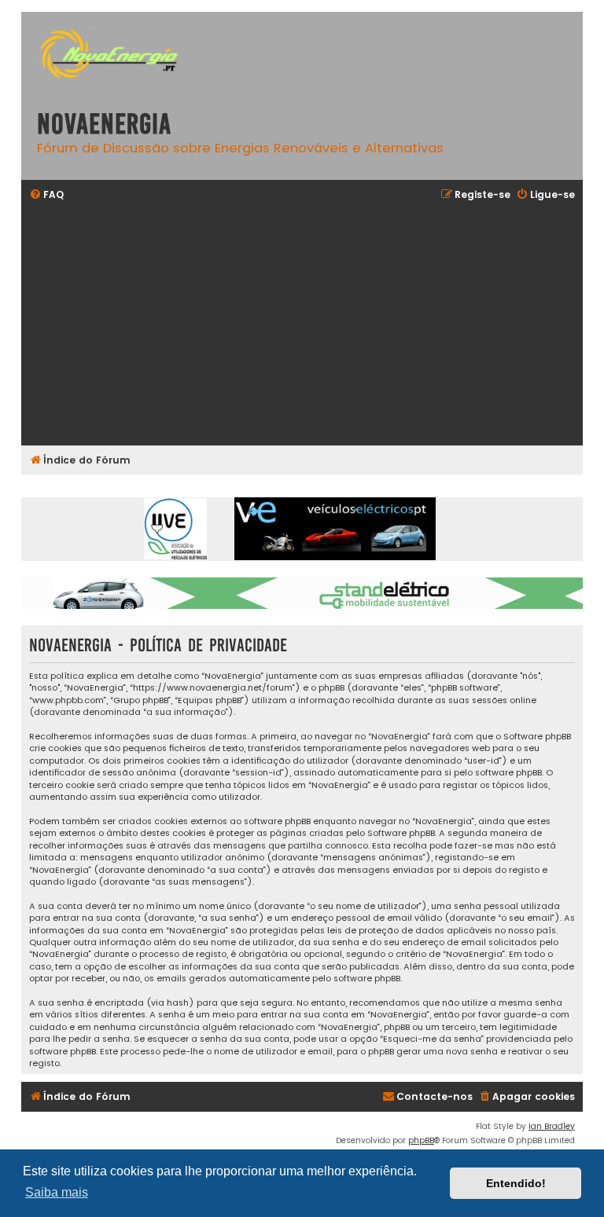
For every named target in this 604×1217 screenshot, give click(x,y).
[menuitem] (46, 195)
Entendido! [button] (516, 1183)
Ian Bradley (551, 1126)
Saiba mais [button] (56, 1192)
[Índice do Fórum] (115, 56)
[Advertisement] (302, 325)
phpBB (421, 1140)
